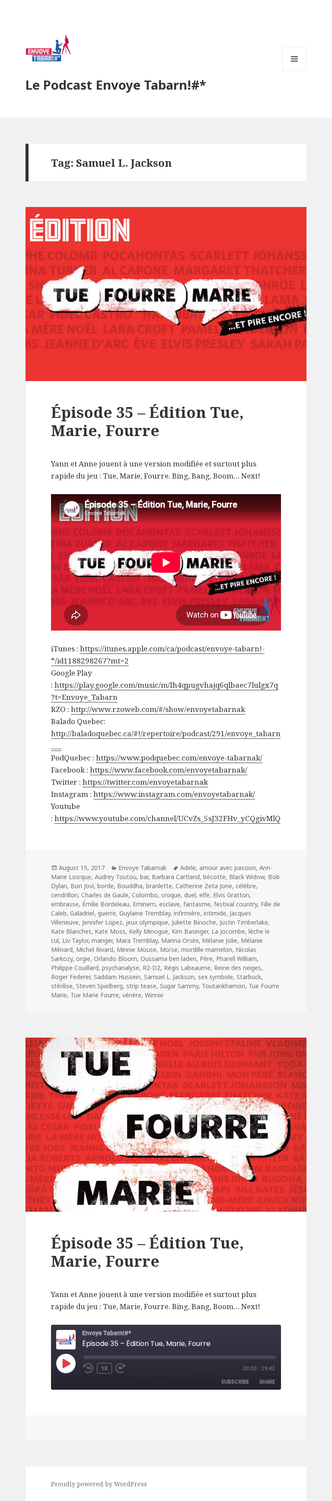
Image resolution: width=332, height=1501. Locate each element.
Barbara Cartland (176, 877)
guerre (107, 913)
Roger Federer (70, 977)
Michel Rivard (94, 949)
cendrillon (64, 895)
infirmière (187, 913)
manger (102, 940)
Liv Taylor (75, 940)
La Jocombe (228, 931)
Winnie (154, 995)
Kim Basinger (190, 931)
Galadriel (82, 913)
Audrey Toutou (116, 877)
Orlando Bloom (115, 958)
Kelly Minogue (148, 931)
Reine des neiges (237, 968)
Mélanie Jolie (219, 940)
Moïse (169, 949)
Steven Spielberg (99, 986)
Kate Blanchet (71, 931)
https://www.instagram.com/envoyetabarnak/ (174, 794)
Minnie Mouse (136, 949)
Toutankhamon (223, 986)
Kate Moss (110, 931)
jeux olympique (147, 922)
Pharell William (236, 958)
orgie (83, 958)
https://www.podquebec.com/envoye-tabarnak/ (179, 758)
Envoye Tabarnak (142, 868)
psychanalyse (120, 968)
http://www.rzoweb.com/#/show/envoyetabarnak (158, 709)
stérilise (62, 986)
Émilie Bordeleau (105, 904)
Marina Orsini (179, 940)
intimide (215, 913)
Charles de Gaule (104, 895)
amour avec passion (227, 868)
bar (144, 877)
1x (104, 1368)
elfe (204, 895)
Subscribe (235, 1381)
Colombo (145, 895)
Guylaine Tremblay (144, 913)
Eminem (144, 904)
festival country (235, 904)
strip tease (141, 986)
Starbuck (248, 977)
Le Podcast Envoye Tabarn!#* (116, 84)
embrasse (65, 904)
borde (105, 886)
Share (267, 1381)
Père (206, 958)
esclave (169, 904)
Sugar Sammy (179, 986)
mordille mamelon (206, 949)
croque (171, 895)
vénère (131, 995)
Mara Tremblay (137, 940)
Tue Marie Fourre (94, 995)
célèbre (246, 886)
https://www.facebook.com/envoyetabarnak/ (168, 770)
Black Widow (247, 877)
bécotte (214, 877)
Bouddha (130, 886)
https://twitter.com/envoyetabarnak (145, 782)
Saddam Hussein (117, 977)
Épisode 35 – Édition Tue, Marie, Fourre (147, 421)
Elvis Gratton (231, 895)
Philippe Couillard (75, 968)
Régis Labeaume (187, 968)
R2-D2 (151, 968)
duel (190, 895)
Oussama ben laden (168, 958)
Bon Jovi (82, 886)
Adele (188, 868)
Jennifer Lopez (102, 922)
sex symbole (215, 977)
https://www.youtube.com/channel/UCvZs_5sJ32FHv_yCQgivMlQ (167, 818)
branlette (159, 886)
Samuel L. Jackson (169, 977)
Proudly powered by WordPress (99, 1484)
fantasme (197, 904)
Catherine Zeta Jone (204, 886)
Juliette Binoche (194, 922)
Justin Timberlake (244, 922)
